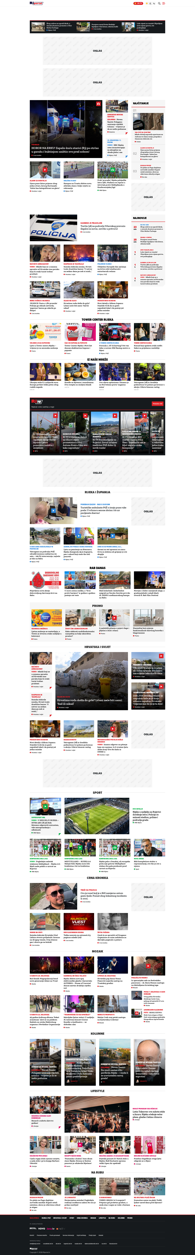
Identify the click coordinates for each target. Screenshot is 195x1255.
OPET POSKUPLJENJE (146, 250)
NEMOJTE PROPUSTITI (106, 1014)
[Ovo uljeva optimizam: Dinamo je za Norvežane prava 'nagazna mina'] (115, 372)
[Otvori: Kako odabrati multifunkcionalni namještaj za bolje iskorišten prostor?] (80, 617)
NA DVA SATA (144, 225)
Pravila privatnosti (55, 1235)
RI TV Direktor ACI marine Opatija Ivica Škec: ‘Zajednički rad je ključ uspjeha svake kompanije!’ (133, 442)
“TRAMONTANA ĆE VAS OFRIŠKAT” (77, 1014)
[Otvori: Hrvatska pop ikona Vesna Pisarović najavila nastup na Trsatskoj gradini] (113, 965)
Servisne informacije (68, 1235)
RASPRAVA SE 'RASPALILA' (74, 264)
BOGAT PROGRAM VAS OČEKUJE (145, 1108)
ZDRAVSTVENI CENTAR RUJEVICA (102, 435)
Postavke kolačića (42, 1235)
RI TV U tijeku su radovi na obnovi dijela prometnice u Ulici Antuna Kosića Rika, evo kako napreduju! (75, 442)
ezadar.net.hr (78, 1244)
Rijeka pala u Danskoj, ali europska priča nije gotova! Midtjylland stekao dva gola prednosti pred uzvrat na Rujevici (114, 865)
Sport (97, 792)
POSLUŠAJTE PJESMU (139, 977)
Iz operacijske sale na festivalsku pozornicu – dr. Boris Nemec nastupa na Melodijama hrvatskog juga (147, 982)
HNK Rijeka (102, 190)
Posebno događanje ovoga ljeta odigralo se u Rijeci (147, 1159)
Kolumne (112, 132)
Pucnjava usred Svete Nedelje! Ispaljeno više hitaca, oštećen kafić (105, 25)
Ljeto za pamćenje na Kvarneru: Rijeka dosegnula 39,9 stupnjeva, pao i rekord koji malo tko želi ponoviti (78, 553)
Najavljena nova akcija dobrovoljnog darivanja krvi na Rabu (43, 593)
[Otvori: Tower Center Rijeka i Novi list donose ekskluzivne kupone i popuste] (80, 332)
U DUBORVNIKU (105, 1197)
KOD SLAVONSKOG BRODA (74, 932)
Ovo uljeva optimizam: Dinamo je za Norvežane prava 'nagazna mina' (114, 384)
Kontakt (101, 1235)
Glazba (33, 984)
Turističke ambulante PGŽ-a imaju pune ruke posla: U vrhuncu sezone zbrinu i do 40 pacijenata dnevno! (103, 510)
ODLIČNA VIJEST (70, 180)
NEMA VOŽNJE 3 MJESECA (40, 300)
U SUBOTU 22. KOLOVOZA (39, 1014)
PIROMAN (35, 144)
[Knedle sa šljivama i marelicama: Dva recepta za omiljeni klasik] (80, 372)
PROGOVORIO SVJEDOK (107, 300)
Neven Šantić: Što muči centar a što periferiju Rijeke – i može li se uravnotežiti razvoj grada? (114, 1073)
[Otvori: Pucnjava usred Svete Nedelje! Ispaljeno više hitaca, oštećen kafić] (83, 26)
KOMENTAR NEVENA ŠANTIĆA (115, 115)
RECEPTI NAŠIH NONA (73, 1156)
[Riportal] (36, 3)
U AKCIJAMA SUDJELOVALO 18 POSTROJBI (41, 547)
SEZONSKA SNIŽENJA (39, 628)
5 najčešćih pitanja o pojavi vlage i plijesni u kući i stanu (114, 629)
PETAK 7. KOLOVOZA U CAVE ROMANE (154, 993)
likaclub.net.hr (113, 1244)
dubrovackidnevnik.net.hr (92, 1244)
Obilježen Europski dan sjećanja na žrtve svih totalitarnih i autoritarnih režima (112, 269)
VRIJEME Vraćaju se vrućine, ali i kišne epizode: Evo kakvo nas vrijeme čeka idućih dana (147, 670)
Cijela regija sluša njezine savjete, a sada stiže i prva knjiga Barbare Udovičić (45, 1161)
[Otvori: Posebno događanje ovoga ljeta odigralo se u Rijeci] (149, 1145)
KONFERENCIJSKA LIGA (39, 858)
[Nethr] (60, 1228)
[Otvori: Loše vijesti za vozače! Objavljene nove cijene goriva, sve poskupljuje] (128, 26)
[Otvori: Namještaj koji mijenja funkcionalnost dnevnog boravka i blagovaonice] (148, 617)
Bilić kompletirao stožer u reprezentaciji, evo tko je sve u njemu (147, 863)
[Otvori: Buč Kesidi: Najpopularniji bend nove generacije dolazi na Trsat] (45, 965)
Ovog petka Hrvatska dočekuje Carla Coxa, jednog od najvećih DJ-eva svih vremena (154, 1000)
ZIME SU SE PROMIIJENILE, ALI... (110, 546)
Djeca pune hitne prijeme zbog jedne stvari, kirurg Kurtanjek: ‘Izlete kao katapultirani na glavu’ (45, 185)
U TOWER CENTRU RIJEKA (109, 343)
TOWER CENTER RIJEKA (143, 343)
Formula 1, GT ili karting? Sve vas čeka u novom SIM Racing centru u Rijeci (114, 348)
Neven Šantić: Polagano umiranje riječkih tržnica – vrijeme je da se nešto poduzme (116, 124)
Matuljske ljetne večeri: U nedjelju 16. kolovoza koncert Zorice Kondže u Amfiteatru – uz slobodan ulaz (79, 1021)
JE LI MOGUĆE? (70, 1197)
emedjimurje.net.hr (35, 1244)
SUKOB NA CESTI (36, 932)
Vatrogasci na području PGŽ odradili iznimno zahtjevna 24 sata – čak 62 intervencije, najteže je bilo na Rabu (45, 555)
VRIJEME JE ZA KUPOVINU (40, 343)
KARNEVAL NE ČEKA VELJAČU (75, 976)
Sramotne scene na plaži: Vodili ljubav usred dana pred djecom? (148, 1201)
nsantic (74, 1081)
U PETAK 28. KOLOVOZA (107, 976)
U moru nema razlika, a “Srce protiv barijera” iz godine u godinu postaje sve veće (80, 593)
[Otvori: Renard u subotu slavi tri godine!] (45, 1105)
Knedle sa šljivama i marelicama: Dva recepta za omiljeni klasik (79, 383)
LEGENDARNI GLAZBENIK (153, 1009)
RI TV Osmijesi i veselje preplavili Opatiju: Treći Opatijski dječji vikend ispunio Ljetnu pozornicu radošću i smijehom (45, 441)
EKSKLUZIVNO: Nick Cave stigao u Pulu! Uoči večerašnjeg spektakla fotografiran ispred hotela (154, 1015)
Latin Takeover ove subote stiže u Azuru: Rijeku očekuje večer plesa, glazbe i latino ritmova (149, 1114)
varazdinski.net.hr (48, 1244)
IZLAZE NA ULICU (70, 300)
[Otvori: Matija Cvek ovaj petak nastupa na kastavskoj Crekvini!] (113, 1003)
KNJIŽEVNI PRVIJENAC (38, 1156)
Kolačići (32, 1235)
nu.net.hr (104, 1244)
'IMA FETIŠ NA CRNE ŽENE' (143, 132)
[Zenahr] (51, 1228)
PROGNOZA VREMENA (142, 664)
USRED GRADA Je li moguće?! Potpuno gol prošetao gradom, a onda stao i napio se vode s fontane (114, 1202)
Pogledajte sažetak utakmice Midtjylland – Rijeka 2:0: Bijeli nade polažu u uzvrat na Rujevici (45, 865)
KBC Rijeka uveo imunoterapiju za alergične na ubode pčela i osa (116, 149)
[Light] (147, 3)
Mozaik (97, 951)
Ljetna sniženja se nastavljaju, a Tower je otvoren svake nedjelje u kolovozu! (46, 633)
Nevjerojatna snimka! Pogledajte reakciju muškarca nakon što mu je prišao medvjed (80, 1202)
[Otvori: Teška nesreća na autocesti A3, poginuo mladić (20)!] (79, 921)
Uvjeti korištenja (81, 1235)
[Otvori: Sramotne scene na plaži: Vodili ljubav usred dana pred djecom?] (149, 1186)
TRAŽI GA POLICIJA (89, 890)
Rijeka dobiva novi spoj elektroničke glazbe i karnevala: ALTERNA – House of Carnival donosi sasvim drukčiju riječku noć (78, 983)
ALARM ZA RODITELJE (38, 180)
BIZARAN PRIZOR (145, 165)
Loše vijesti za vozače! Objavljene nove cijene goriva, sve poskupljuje (149, 25)
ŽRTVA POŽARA (103, 932)
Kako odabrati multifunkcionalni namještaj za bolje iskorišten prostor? (79, 633)
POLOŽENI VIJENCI (105, 264)
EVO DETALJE (138, 809)
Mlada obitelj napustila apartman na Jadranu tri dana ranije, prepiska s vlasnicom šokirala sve (149, 136)
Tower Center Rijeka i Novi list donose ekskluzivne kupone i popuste (78, 348)
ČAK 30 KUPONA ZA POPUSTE (76, 343)
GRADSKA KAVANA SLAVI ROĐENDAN (41, 1117)
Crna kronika (97, 29)
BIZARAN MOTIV (70, 739)
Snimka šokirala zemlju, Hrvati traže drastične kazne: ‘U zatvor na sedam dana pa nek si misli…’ (78, 269)
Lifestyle (97, 1091)
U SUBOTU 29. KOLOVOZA (39, 976)
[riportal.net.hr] (34, 1249)
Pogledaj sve (157, 404)
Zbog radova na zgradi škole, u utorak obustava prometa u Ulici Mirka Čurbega (59, 25)
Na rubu (144, 177)
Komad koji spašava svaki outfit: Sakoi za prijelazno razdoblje (148, 346)
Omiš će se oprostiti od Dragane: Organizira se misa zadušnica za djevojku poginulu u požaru (112, 937)
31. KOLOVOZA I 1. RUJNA (114, 141)
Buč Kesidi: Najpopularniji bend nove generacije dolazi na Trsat (44, 979)
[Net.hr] (33, 1228)
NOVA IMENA (139, 858)
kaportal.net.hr (68, 1244)
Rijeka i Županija (97, 492)
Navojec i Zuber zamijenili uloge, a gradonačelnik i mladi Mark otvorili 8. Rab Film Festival (149, 593)
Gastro (68, 1166)
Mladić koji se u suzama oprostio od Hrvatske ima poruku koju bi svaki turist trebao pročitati (44, 270)
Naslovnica (34, 1218)
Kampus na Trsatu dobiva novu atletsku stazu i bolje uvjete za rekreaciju (77, 185)
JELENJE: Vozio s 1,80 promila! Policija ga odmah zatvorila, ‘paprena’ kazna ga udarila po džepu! (43, 307)
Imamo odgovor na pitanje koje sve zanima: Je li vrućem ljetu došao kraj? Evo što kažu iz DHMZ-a (113, 748)
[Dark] (154, 3)
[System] (150, 3)
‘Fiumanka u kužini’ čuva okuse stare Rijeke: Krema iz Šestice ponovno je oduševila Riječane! (78, 1161)
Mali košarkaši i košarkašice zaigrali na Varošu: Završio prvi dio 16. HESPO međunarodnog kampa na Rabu (114, 594)
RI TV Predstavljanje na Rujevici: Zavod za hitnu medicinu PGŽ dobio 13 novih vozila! (105, 443)
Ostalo (138, 142)
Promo (33, 351)
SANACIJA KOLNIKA (71, 434)
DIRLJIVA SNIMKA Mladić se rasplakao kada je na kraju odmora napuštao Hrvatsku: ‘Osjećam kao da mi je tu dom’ (148, 699)
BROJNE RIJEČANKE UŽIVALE (145, 1156)
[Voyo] (41, 1228)
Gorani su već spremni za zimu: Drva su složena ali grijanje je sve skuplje (112, 551)
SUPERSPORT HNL (38, 817)
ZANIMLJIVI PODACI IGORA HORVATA (78, 546)
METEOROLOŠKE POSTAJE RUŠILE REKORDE (110, 740)
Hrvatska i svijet (143, 30)
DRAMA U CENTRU (146, 237)
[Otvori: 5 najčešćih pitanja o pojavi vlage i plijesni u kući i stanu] (114, 617)
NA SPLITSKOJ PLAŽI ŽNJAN (144, 1197)
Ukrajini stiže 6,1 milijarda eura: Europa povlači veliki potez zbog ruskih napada (44, 384)
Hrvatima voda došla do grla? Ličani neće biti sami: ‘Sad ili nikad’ (77, 305)
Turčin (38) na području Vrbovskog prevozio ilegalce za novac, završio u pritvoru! (103, 227)
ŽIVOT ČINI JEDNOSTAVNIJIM (76, 628)
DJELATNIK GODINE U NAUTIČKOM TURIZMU (131, 432)
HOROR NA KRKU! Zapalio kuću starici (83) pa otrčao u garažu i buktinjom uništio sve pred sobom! (65, 149)
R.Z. (34, 1082)
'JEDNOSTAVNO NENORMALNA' (146, 692)
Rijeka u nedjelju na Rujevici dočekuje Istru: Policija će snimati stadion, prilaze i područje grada (147, 815)
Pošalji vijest (92, 1235)
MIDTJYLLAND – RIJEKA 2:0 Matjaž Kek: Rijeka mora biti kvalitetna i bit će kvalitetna (78, 863)
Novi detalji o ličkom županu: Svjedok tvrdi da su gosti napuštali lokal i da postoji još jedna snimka (111, 307)
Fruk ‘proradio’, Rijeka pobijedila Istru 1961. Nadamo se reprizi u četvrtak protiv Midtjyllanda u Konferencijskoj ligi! (112, 183)
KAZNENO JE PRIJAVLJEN (91, 222)
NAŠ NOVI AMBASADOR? (39, 264)
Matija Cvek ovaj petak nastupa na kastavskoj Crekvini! (111, 1018)
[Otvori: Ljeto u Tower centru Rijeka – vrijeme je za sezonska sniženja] (45, 332)
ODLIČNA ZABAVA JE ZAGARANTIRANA (114, 1156)
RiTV (36, 451)
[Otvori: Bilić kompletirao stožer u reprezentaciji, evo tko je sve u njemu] (149, 847)
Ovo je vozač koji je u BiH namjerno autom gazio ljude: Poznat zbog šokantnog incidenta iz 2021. (104, 896)
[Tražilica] (159, 3)
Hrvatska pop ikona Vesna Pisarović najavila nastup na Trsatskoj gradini (110, 981)
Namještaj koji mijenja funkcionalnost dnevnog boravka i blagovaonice (148, 630)
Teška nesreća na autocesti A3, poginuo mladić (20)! (77, 936)
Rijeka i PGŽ (52, 30)
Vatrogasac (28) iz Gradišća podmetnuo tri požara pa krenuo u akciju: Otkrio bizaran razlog (149, 384)
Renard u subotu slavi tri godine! (42, 1121)
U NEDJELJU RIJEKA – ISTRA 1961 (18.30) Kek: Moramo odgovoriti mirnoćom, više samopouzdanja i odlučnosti (45, 825)
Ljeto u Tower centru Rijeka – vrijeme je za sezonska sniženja (44, 346)
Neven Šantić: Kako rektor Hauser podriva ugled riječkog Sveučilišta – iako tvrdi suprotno (148, 1071)
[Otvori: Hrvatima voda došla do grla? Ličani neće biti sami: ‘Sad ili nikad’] (79, 289)
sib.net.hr (58, 1244)
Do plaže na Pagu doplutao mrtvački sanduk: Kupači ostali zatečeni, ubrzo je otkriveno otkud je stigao (150, 170)
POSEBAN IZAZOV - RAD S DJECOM (95, 504)
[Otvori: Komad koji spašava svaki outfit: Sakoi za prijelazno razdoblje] (149, 332)
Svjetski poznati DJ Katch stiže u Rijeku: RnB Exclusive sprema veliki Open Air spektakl (113, 1161)
